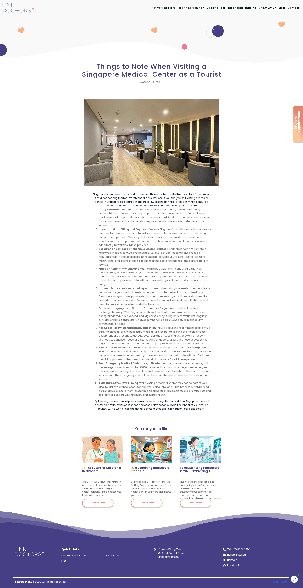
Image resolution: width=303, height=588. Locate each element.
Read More (98, 502)
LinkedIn (232, 560)
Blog (282, 8)
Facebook (233, 565)
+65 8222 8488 (241, 549)
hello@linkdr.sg (236, 554)
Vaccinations (216, 8)
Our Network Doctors (74, 555)
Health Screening (190, 8)
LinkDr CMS (266, 8)
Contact (293, 8)
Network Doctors (163, 8)
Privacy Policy (279, 582)
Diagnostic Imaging (242, 8)
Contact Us (113, 555)
